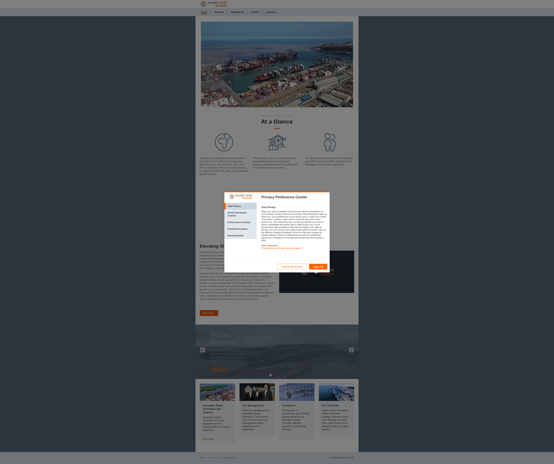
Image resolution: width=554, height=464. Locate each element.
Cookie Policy (269, 248)
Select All (318, 266)
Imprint (297, 248)
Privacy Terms (285, 248)
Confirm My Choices (292, 266)
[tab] (240, 206)
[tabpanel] (294, 228)
